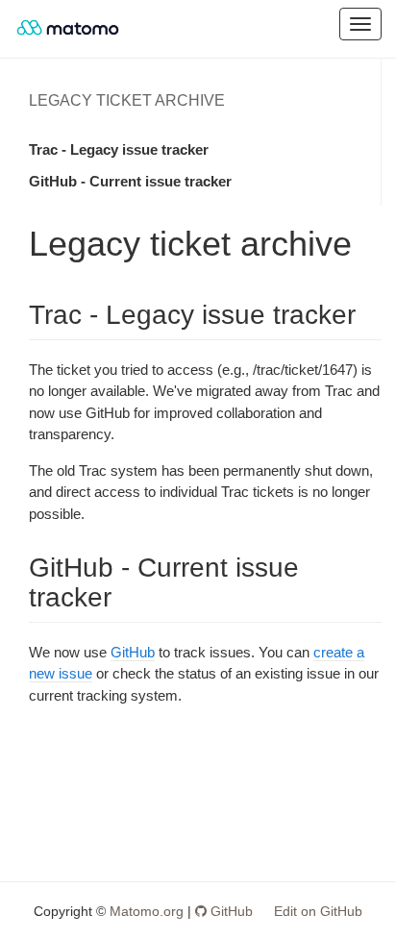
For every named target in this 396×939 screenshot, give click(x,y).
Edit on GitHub (318, 911)
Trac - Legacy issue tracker (119, 149)
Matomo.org (147, 911)
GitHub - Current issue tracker (130, 181)
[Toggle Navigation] (360, 24)
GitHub (133, 652)
